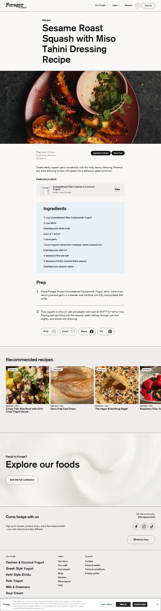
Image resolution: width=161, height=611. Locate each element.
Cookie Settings (106, 604)
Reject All (123, 604)
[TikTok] (152, 526)
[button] (137, 5)
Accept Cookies (140, 604)
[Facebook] (136, 526)
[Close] (157, 604)
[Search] (137, 5)
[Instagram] (144, 526)
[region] (80, 604)
